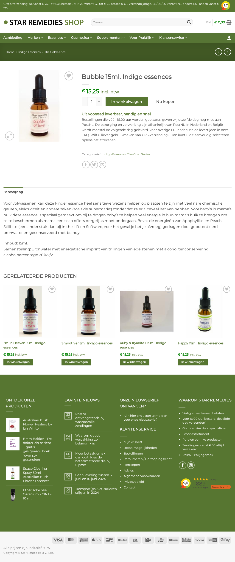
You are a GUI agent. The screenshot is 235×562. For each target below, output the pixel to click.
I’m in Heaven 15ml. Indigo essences (24, 345)
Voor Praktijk (140, 38)
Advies (129, 470)
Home (10, 52)
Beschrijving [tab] (13, 192)
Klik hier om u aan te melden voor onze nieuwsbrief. (145, 417)
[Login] (229, 38)
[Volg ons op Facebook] (182, 465)
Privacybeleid (134, 481)
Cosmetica (80, 38)
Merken (34, 38)
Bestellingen (133, 453)
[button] (223, 22)
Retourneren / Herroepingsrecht (148, 459)
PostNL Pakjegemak (197, 455)
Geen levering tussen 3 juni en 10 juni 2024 (93, 477)
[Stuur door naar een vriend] (102, 164)
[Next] (231, 329)
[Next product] (218, 51)
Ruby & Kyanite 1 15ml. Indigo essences (143, 345)
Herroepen (132, 464)
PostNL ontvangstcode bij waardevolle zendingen (89, 420)
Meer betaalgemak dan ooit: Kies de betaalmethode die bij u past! (92, 459)
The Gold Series (55, 52)
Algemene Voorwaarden (142, 476)
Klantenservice (171, 38)
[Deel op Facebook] (86, 164)
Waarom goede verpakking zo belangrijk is (87, 439)
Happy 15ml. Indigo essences (201, 343)
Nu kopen (166, 101)
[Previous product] (227, 51)
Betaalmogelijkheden (140, 448)
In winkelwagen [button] (18, 362)
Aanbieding (12, 38)
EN (208, 22)
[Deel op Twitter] (94, 164)
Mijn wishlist (133, 442)
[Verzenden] (189, 22)
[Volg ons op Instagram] (191, 465)
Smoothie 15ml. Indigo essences (87, 343)
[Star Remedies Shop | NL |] (43, 22)
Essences (55, 38)
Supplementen (109, 38)
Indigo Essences (29, 52)
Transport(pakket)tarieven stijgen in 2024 (96, 491)
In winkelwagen (126, 101)
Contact (129, 487)
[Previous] (3, 329)
